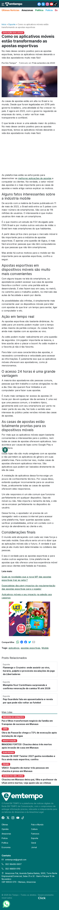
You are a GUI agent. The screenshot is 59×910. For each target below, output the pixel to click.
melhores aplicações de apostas (34, 178)
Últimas (5, 824)
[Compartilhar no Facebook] (25, 642)
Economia (6, 847)
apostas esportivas (30, 648)
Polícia (49, 10)
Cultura (34, 829)
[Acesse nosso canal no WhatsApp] (6, 903)
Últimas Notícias (10, 10)
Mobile (45, 648)
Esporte (12, 24)
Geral (33, 843)
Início (4, 24)
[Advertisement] (29, 17)
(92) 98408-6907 (13, 864)
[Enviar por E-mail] (33, 642)
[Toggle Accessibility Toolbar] (5, 450)
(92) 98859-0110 (12, 869)
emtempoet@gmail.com (15, 859)
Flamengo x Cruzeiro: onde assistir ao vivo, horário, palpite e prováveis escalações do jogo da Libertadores (29, 671)
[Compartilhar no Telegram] (21, 642)
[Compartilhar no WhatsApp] (17, 642)
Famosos (35, 833)
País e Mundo (37, 824)
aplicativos (14, 648)
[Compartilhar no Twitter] (29, 642)
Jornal (34, 847)
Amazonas (27, 10)
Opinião (5, 829)
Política (39, 10)
